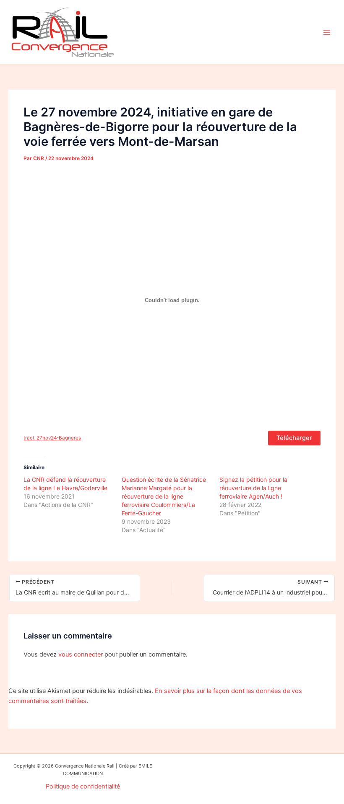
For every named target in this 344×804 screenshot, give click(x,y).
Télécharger (294, 438)
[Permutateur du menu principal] (327, 32)
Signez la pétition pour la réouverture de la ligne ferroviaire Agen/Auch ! (253, 488)
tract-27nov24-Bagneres (52, 438)
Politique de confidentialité (83, 786)
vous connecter (80, 654)
